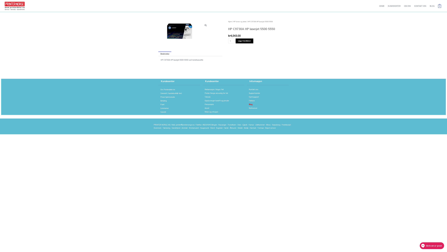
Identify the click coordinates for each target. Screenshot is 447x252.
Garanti (163, 112)
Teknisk (207, 97)
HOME (381, 6)
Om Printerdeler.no (167, 89)
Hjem (230, 21)
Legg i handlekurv (244, 41)
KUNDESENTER (394, 6)
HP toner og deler (240, 21)
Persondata (209, 104)
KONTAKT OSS (420, 6)
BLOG (432, 6)
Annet (207, 108)
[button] (206, 25)
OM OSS (407, 6)
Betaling (163, 100)
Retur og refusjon (211, 112)
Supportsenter (254, 93)
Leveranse (164, 108)
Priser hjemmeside (167, 97)
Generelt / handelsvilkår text (171, 93)
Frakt (162, 104)
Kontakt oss (253, 89)
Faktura (252, 100)
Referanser (253, 108)
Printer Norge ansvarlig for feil (216, 93)
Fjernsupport (254, 97)
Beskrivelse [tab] (164, 54)
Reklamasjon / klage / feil (214, 89)
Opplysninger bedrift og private (217, 100)
